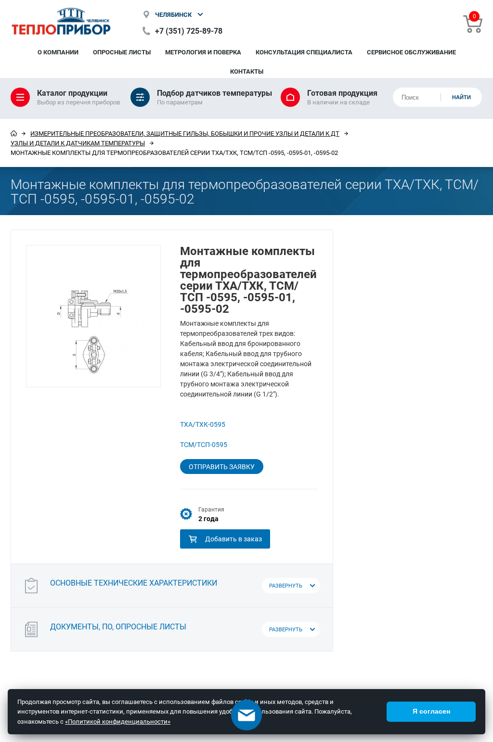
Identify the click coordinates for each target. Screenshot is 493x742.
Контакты (246, 71)
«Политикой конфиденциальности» (117, 721)
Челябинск (173, 14)
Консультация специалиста (304, 52)
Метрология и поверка (203, 52)
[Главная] (14, 133)
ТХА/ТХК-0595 (202, 424)
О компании (58, 52)
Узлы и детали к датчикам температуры (78, 143)
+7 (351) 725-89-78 (188, 31)
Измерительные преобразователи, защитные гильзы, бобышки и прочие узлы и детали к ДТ (184, 133)
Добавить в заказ (233, 538)
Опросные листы (122, 52)
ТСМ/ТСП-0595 (203, 444)
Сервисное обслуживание (411, 52)
